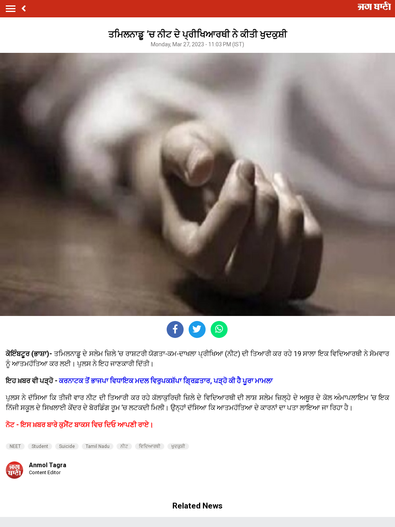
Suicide (67, 446)
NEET (15, 446)
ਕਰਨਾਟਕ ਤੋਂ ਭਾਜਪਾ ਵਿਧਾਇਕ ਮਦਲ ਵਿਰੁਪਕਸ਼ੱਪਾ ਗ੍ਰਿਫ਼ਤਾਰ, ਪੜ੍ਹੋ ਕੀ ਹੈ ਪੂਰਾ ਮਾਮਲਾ (166, 381)
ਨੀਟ (124, 446)
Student (40, 446)
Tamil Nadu (98, 446)
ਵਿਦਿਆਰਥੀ (149, 446)
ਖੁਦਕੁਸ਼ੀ (178, 446)
